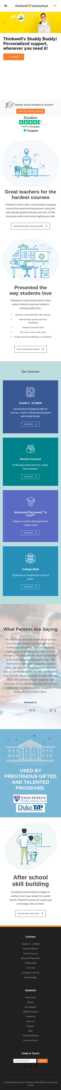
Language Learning (30, 972)
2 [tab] (29, 95)
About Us (30, 1021)
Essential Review (30, 948)
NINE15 (43, 1082)
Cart (55, 6)
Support (30, 1026)
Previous (51, 710)
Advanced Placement (30, 958)
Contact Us (30, 1016)
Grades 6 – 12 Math (31, 944)
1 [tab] (26, 95)
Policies (30, 1002)
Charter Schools (30, 1040)
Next (55, 710)
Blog (30, 1031)
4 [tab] (34, 95)
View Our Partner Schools (30, 111)
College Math (30, 963)
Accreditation (30, 1007)
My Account (30, 997)
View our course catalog (28, 349)
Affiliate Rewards (30, 1012)
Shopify (30, 1085)
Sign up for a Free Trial (28, 913)
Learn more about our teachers (28, 226)
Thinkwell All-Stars (30, 1035)
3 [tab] (31, 95)
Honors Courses (30, 953)
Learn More (13, 57)
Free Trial (30, 968)
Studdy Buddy (30, 977)
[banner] (31, 6)
